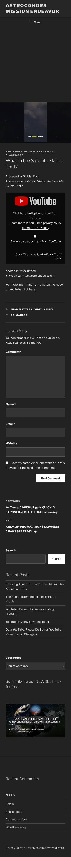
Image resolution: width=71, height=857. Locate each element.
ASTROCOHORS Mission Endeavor (32, 8)
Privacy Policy (14, 847)
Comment (13, 351)
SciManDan (19, 315)
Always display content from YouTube (35, 241)
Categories (13, 657)
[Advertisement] (35, 65)
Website (11, 443)
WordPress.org (16, 827)
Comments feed (17, 819)
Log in (10, 804)
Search (11, 550)
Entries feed (14, 811)
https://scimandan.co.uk (37, 275)
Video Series (44, 309)
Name (11, 404)
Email (10, 424)
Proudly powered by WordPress (45, 847)
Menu (37, 22)
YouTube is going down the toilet (27, 621)
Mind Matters (22, 309)
